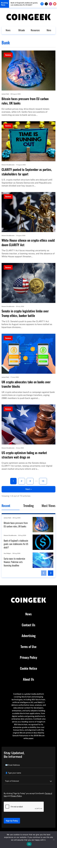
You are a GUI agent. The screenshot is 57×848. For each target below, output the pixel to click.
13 (43, 481)
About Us (28, 679)
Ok (29, 844)
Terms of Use (28, 646)
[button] (43, 573)
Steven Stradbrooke (8, 165)
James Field (5, 94)
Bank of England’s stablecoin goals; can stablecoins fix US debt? (24, 4)
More (49, 30)
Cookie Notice (28, 668)
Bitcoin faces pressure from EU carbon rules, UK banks (25, 100)
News (8, 30)
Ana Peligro (7, 553)
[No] (53, 839)
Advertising (29, 635)
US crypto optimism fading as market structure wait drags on (24, 454)
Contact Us (28, 625)
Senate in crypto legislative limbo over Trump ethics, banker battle (25, 313)
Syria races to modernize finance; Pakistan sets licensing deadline (14, 562)
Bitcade (21, 30)
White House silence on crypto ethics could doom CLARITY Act (28, 242)
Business (8, 54)
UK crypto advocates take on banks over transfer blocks (26, 384)
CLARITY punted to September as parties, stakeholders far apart (27, 171)
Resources (35, 30)
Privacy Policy (28, 657)
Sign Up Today (12, 820)
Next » (28, 489)
